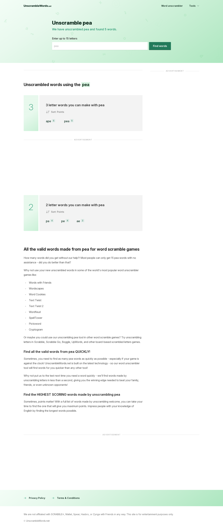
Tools (192, 5)
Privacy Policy (37, 498)
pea (66, 121)
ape (48, 121)
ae (78, 221)
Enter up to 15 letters (64, 38)
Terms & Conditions (68, 498)
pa (47, 221)
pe (63, 221)
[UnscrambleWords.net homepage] (37, 5)
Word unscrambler (172, 5)
